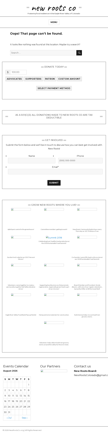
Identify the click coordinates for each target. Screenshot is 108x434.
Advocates (14, 79)
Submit (54, 183)
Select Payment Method (54, 88)
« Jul (9, 418)
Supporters (33, 79)
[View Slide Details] (54, 384)
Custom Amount (69, 79)
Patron (50, 79)
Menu (54, 22)
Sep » (25, 418)
